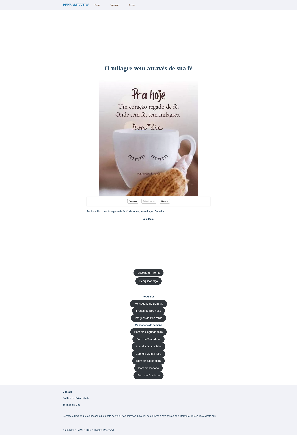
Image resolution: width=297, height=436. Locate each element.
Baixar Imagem (149, 201)
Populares (114, 5)
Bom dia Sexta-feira (148, 360)
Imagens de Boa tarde (148, 318)
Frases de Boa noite (148, 310)
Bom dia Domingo (149, 375)
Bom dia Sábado (148, 368)
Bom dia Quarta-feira (148, 346)
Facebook (133, 201)
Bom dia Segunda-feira (148, 331)
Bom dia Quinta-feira (148, 353)
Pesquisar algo (148, 281)
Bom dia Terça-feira (148, 339)
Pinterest (164, 201)
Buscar (132, 5)
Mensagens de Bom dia (148, 303)
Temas (97, 5)
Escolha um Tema (149, 272)
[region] (148, 36)
